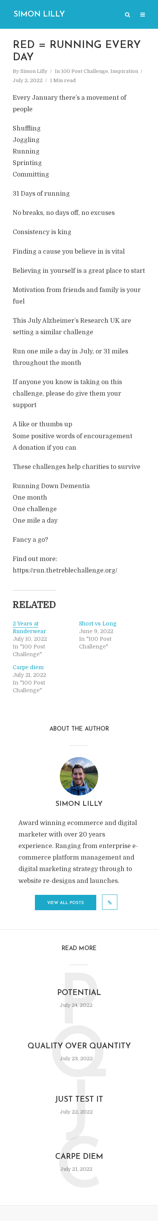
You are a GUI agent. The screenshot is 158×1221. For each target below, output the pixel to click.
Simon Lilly (39, 14)
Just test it (79, 1100)
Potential (79, 993)
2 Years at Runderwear (29, 627)
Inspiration (124, 71)
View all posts (65, 903)
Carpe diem (28, 667)
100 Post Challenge (84, 71)
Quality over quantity (79, 1046)
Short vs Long (98, 623)
